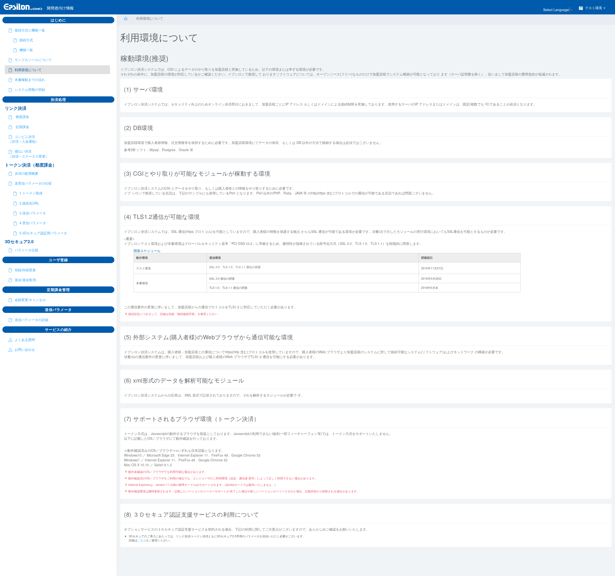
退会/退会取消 (25, 279)
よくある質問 (25, 339)
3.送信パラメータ (32, 213)
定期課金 (22, 126)
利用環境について (28, 69)
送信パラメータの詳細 (31, 319)
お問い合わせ (25, 349)
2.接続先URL (29, 203)
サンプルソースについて (33, 59)
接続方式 (26, 39)
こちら (141, 540)
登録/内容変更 (25, 269)
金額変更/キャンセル (30, 299)
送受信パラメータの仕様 (33, 183)
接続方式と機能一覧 (30, 30)
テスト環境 (594, 7)
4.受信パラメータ (32, 222)
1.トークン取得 (31, 193)
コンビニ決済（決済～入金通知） (23, 139)
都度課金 (22, 116)
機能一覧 (26, 49)
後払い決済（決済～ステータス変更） (28, 153)
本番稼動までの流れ (30, 79)
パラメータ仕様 (26, 250)
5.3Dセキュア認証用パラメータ (43, 232)
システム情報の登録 (30, 89)
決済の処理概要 (26, 173)
